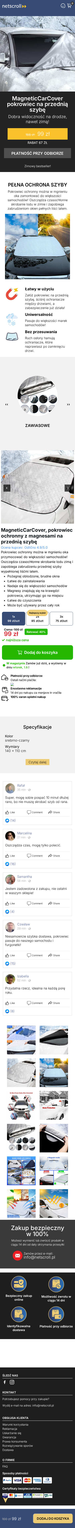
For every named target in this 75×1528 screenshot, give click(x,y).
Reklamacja (9, 1428)
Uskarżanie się (11, 1433)
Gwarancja (9, 1437)
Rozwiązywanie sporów (17, 1445)
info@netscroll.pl (39, 1255)
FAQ (5, 1466)
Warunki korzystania (15, 1424)
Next (68, 490)
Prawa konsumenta (14, 1441)
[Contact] (63, 6)
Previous (6, 490)
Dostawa (8, 1450)
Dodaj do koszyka (41, 652)
